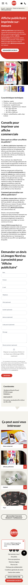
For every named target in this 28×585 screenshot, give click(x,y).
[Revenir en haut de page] (24, 553)
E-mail (4, 287)
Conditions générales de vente (14, 570)
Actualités (14, 557)
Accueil (3, 8)
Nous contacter (14, 577)
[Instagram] (17, 550)
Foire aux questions (14, 559)
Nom (4, 272)
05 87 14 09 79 (8, 397)
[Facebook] (10, 550)
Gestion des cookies (14, 572)
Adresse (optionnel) (8, 317)
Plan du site (14, 564)
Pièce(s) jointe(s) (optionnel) (10, 345)
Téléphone (5, 295)
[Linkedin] (14, 550)
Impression (9, 8)
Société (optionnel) (7, 309)
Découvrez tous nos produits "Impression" (14, 517)
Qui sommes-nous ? (14, 554)
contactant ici (14, 370)
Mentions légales (14, 562)
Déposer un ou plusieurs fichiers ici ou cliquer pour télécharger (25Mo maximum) (14, 354)
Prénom (5, 280)
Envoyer (7, 375)
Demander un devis (10, 50)
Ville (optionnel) (7, 302)
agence (4, 225)
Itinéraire (6, 394)
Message (5, 332)
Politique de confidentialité (14, 567)
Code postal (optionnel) (8, 324)
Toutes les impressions (18, 8)
